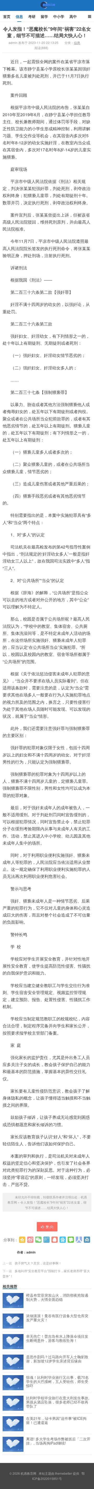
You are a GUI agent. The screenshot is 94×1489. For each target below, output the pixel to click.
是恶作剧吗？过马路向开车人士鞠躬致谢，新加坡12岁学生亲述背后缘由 (57, 1359)
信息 (19, 16)
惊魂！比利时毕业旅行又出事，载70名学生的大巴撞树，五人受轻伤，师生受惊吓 (57, 1381)
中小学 (58, 16)
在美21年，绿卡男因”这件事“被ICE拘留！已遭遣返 (56, 1420)
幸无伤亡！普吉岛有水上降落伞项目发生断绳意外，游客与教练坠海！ (57, 1338)
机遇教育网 (47, 10)
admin (31, 1252)
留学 (44, 16)
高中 (73, 16)
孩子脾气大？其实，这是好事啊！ (38, 1263)
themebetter (63, 1473)
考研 (32, 16)
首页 (6, 16)
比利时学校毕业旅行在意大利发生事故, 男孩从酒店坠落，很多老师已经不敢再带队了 (57, 1402)
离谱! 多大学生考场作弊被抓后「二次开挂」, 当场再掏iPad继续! (58, 1441)
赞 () (50, 1226)
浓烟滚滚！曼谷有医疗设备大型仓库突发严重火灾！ (57, 1318)
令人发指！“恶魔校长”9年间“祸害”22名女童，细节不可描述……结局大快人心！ (47, 32)
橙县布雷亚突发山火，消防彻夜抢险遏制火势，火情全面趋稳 (57, 1297)
